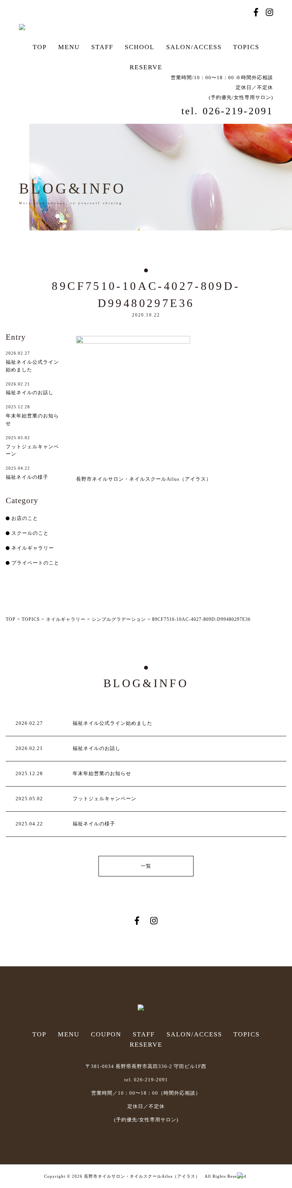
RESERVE (146, 67)
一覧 (146, 866)
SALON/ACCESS (194, 47)
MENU (69, 47)
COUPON (106, 1034)
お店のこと (24, 518)
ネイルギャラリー (32, 548)
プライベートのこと (35, 563)
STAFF (102, 47)
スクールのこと (30, 533)
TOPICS (246, 47)
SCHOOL (139, 47)
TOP (40, 47)
